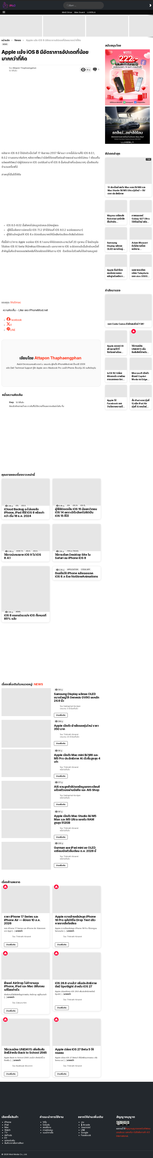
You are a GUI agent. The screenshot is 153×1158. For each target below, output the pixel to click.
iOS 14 (75, 505)
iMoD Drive (67, 12)
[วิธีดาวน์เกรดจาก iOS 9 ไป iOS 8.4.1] (26, 537)
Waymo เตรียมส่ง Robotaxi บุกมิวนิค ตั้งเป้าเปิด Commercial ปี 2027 (116, 218)
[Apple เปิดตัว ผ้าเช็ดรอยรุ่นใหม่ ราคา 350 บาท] (26, 734)
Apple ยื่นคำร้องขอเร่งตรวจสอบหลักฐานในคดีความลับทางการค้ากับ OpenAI (115, 273)
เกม (82, 1122)
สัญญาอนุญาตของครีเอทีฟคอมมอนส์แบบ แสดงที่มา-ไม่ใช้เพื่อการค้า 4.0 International (133, 1132)
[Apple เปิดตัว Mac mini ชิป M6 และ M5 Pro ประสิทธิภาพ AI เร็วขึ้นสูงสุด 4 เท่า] (21, 26)
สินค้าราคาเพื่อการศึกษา (14, 1143)
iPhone (7, 1122)
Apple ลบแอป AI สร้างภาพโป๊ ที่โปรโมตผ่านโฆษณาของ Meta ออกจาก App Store (116, 349)
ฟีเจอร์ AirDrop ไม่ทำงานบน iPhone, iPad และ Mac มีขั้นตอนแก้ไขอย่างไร (24, 986)
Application (72, 569)
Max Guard (79, 12)
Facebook (86, 1135)
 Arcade (85, 1124)
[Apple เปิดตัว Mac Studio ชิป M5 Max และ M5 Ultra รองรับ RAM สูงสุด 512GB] (64, 26)
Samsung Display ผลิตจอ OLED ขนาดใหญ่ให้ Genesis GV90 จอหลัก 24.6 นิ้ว (76, 697)
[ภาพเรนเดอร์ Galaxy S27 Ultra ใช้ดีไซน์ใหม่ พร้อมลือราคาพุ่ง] (141, 206)
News (18, 611)
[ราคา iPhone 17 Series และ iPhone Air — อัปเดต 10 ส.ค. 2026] (26, 899)
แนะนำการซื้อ (48, 1132)
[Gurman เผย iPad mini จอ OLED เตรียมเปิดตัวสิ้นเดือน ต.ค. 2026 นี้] (26, 856)
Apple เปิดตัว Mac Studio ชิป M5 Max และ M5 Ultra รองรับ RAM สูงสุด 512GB (64, 32)
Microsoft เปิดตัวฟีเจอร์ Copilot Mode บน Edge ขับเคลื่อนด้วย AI (140, 376)
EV (5, 1137)
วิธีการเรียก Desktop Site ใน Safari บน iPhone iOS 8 (73, 556)
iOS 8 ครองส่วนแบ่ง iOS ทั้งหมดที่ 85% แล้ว (25, 617)
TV (5, 1132)
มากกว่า (19, 931)
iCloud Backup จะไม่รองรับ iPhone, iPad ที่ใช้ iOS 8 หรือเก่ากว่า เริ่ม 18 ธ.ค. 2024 (24, 513)
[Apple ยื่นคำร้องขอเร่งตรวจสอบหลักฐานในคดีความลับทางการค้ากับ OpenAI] (116, 261)
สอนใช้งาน (47, 1127)
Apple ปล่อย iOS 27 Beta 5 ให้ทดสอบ (74, 1051)
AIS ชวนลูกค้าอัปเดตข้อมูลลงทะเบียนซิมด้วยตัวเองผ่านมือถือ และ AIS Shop (77, 788)
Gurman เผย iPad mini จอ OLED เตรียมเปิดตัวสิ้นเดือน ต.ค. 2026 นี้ (75, 849)
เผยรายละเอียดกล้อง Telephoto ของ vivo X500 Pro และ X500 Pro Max (140, 273)
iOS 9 (35, 551)
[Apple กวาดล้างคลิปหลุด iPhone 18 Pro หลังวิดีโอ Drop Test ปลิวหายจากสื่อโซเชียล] (77, 899)
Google (84, 1132)
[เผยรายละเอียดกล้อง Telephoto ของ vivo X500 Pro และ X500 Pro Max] (141, 261)
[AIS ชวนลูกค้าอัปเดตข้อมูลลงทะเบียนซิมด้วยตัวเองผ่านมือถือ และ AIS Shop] (26, 795)
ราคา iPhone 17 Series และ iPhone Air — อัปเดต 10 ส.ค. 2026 (22, 920)
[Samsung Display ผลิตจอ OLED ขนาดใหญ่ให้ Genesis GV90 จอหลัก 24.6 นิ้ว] (26, 702)
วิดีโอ (45, 1122)
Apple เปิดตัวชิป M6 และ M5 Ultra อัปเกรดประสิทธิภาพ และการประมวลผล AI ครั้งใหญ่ (106, 31)
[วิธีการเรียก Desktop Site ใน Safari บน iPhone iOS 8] (77, 537)
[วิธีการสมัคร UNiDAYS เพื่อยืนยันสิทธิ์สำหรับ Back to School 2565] (26, 1032)
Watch (7, 1130)
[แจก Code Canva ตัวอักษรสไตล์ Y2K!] (128, 307)
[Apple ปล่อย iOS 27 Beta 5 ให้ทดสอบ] (77, 1032)
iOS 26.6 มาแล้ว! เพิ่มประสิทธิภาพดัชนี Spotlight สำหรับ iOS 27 (76, 984)
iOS (17, 505)
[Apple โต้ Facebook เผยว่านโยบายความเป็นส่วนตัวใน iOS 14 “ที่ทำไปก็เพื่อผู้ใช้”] (116, 391)
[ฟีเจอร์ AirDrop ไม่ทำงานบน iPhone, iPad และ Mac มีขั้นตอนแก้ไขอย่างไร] (26, 966)
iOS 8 (23, 505)
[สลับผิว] (150, 5)
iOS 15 (82, 505)
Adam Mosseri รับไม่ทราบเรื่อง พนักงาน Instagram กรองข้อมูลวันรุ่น (140, 246)
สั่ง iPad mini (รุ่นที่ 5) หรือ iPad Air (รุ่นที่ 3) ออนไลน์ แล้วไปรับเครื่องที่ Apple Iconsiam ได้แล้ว (140, 403)
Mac (6, 1127)
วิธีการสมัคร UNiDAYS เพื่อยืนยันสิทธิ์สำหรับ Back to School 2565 (25, 1051)
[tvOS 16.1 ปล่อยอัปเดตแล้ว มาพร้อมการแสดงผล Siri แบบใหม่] (116, 364)
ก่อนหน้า (1, 26)
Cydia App (85, 569)
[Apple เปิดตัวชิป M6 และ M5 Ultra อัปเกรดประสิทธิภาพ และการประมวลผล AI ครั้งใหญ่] (107, 26)
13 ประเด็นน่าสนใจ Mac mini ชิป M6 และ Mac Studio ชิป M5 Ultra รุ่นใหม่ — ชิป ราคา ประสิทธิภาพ (127, 190)
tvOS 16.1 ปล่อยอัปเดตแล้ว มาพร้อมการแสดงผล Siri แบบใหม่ (116, 376)
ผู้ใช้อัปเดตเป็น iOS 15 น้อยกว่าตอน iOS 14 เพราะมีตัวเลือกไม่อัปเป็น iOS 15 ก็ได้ (76, 512)
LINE (83, 1130)
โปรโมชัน (46, 1124)
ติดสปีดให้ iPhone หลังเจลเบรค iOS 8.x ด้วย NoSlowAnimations (76, 575)
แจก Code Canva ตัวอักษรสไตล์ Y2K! (126, 323)
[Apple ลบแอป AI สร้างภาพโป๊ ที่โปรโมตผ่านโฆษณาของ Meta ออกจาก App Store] (116, 337)
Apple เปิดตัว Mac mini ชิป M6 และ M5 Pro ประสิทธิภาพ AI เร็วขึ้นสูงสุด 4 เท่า (20, 32)
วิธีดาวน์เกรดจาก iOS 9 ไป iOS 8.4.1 (22, 556)
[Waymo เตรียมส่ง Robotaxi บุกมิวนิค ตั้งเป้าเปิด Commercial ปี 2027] (116, 206)
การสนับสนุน (48, 1130)
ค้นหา (68, 5)
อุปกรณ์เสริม (9, 1140)
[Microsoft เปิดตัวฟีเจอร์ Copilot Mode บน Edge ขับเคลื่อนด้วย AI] (141, 364)
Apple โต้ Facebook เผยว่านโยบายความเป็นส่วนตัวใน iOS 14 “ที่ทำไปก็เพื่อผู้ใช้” (115, 403)
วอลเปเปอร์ (85, 1127)
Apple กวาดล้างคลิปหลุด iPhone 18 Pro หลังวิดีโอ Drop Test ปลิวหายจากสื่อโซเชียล (75, 920)
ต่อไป (151, 26)
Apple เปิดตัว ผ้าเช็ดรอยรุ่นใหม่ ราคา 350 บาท (76, 727)
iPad (6, 1124)
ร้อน (5, 887)
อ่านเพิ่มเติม (60, 715)
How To (19, 551)
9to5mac (15, 302)
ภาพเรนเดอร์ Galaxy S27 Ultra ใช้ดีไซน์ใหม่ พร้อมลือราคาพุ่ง (140, 218)
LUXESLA (91, 12)
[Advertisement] (51, 201)
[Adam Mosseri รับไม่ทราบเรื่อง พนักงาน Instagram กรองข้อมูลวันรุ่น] (141, 233)
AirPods (8, 1135)
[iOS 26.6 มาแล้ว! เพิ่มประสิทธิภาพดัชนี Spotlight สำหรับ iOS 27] (77, 966)
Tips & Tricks (72, 551)
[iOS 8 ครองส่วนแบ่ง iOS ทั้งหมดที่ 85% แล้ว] (26, 589)
